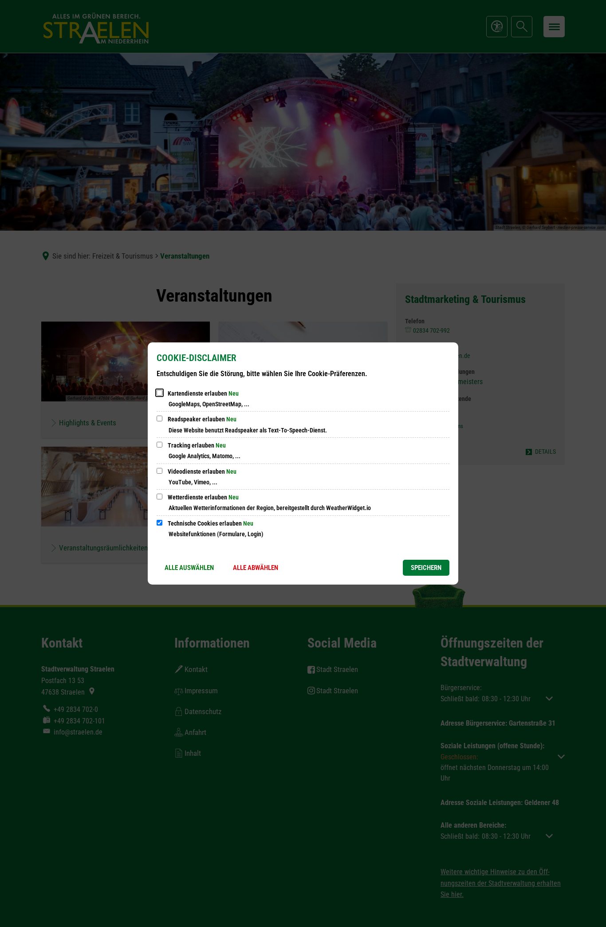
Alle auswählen (189, 568)
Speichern (426, 568)
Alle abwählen (255, 568)
